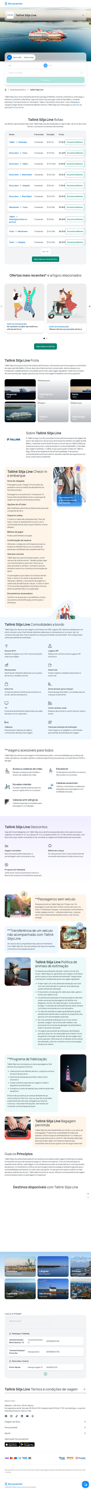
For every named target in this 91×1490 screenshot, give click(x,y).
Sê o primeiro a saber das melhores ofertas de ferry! (22, 327)
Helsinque (11, 1271)
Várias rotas (29, 57)
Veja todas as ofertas (45, 346)
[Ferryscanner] (13, 3)
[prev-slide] (1, 306)
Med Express (46, 394)
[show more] (45, 1374)
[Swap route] (45, 65)
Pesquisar (45, 80)
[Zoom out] (88, 1197)
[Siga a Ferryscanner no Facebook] (6, 1416)
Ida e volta (17, 57)
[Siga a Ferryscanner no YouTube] (27, 1416)
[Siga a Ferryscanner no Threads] (32, 1416)
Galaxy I (43, 416)
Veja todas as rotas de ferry (45, 259)
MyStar (10, 416)
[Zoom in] (88, 1194)
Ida (9, 57)
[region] (45, 1221)
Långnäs (44, 1271)
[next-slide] (89, 306)
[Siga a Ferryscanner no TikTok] (16, 1416)
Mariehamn (45, 1293)
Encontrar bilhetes (75, 142)
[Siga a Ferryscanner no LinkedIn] (22, 1416)
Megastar (11, 394)
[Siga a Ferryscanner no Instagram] (11, 1416)
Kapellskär (12, 1293)
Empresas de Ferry (18, 89)
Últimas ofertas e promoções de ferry (65, 329)
